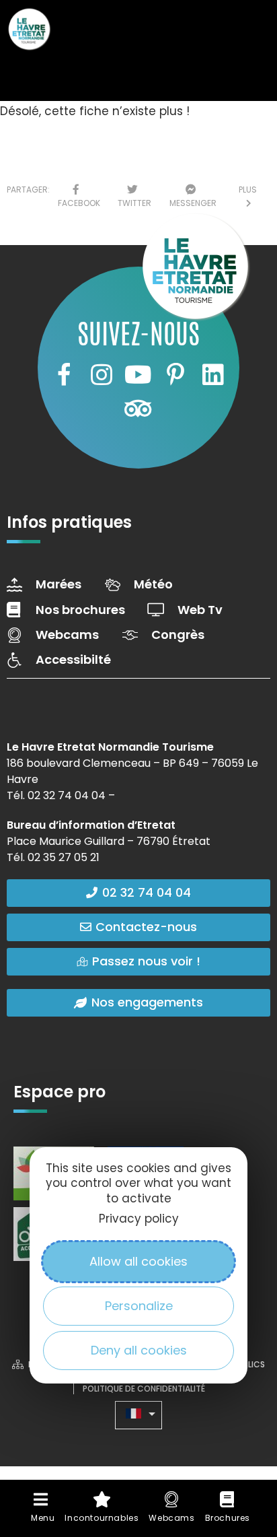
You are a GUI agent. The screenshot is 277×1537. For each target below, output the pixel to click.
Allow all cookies (138, 1261)
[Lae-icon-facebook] (64, 375)
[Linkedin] (213, 375)
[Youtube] (138, 375)
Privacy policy (139, 1218)
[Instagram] (101, 375)
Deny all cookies (139, 1350)
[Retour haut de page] (240, 1406)
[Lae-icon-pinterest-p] (175, 375)
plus (248, 196)
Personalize (139, 1305)
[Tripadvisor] (138, 408)
